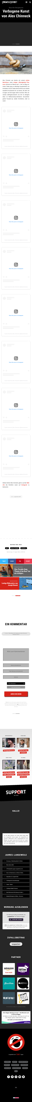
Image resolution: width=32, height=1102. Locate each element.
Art (7, 548)
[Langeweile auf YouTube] (19, 1076)
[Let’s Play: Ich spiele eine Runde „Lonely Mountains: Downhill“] (9, 769)
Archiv (15, 1061)
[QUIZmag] (23, 983)
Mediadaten (15, 1064)
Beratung (7, 1068)
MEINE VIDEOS (9, 757)
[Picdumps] (9, 998)
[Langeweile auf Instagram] (16, 1076)
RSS (16, 1071)
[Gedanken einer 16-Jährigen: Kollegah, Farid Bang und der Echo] (23, 769)
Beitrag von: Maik (16, 544)
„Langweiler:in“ (11, 916)
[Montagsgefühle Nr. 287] (9, 745)
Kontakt (7, 1064)
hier (17, 704)
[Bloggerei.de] (16, 1097)
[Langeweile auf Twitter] (12, 1076)
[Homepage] (11, 2)
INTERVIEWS (23, 735)
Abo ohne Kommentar (15, 687)
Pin (20, 561)
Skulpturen (14, 548)
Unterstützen (23, 1061)
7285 (18, 1054)
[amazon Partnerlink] (9, 969)
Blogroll (7, 1061)
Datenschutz (16, 1068)
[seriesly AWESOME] (23, 969)
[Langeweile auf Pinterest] (23, 1076)
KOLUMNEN (23, 757)
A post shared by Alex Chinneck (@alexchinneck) (16, 146)
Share (12, 561)
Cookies (25, 1068)
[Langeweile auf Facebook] (8, 1076)
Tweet (4, 561)
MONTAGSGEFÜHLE (8, 735)
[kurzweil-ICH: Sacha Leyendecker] (23, 746)
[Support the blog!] (16, 793)
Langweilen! (16, 944)
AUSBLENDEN (18, 595)
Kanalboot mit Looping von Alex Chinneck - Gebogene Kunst (18, 634)
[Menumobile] (26, 2)
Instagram (24, 485)
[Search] (30, 2)
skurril (23, 548)
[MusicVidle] (9, 983)
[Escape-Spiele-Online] (23, 998)
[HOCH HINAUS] (16, 1087)
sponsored (24, 1064)
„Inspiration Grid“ (17, 496)
